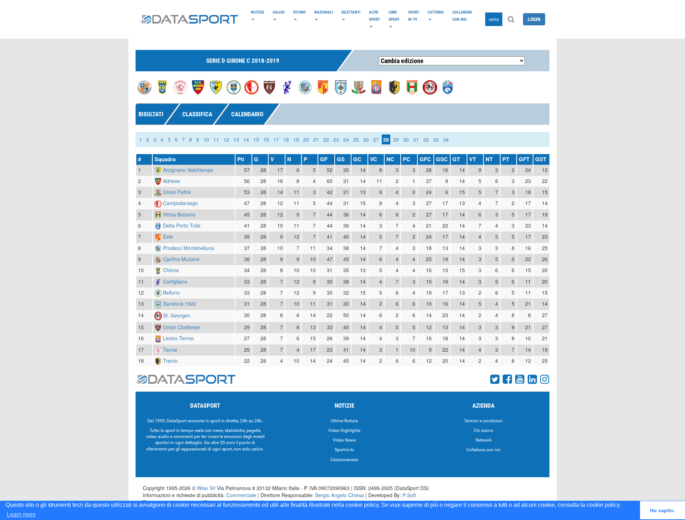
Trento (170, 360)
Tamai (170, 349)
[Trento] (394, 86)
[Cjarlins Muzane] (144, 86)
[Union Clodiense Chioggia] (269, 86)
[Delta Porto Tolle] (448, 86)
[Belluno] (234, 86)
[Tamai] (180, 86)
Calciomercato (344, 459)
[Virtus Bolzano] (412, 86)
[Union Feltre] (358, 86)
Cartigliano (175, 281)
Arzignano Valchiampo (188, 169)
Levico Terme (178, 338)
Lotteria (436, 12)
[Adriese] (198, 86)
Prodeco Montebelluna (188, 247)
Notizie (257, 12)
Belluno (171, 292)
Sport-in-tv (344, 449)
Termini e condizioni (483, 420)
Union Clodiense (181, 327)
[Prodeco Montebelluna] (305, 86)
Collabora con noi (462, 16)
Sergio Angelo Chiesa (339, 495)
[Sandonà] (341, 86)
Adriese (171, 180)
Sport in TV (413, 16)
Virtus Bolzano (179, 214)
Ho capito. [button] (662, 510)
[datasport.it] (189, 19)
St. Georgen (177, 315)
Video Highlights (344, 430)
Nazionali (323, 12)
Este (168, 236)
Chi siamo (483, 430)
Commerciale (241, 495)
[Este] (323, 86)
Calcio (279, 12)
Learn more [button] (21, 514)
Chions (171, 270)
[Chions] (162, 86)
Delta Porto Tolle (182, 225)
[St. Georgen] (430, 86)
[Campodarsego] (251, 86)
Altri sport (374, 16)
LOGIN (534, 19)
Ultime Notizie (344, 420)
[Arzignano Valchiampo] (216, 86)
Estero (299, 12)
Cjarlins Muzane (181, 258)
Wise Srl (206, 487)
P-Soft (409, 495)
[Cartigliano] (287, 86)
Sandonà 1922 (179, 303)
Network (484, 440)
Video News (344, 440)
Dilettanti (350, 12)
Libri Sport (394, 16)
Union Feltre (177, 191)
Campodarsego (180, 203)
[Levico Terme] (376, 86)
